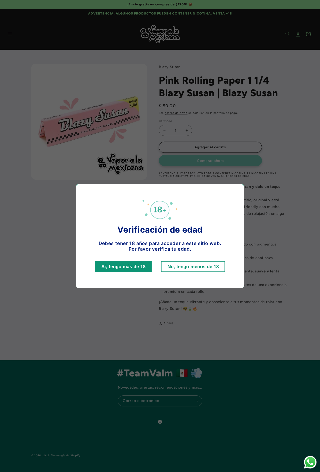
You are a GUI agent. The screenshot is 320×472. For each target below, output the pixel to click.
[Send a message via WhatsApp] (310, 462)
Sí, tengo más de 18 (123, 266)
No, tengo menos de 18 (193, 266)
